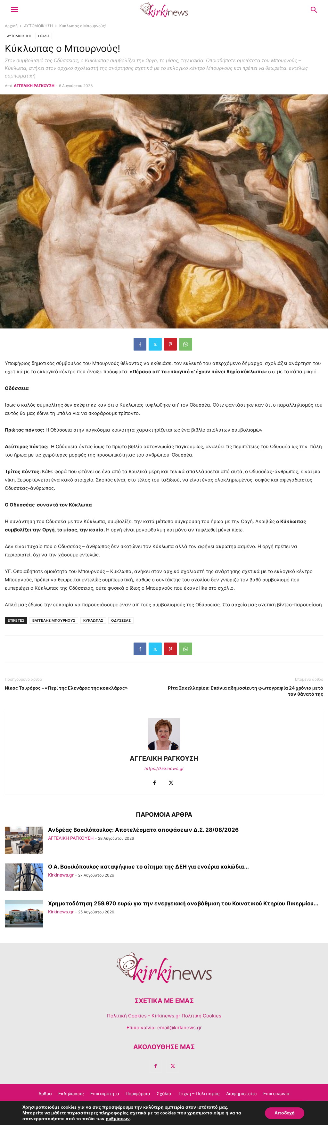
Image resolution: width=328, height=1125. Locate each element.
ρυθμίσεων (118, 1119)
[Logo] (164, 981)
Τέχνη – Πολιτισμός (199, 1093)
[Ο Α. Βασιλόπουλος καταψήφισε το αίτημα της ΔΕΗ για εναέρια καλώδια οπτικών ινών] (24, 877)
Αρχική (11, 25)
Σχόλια (164, 1093)
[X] (155, 344)
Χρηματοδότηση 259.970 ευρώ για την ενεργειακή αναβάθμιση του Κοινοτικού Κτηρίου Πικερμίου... (183, 903)
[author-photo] (164, 749)
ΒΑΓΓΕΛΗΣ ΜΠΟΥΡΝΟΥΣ (53, 620)
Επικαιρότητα (104, 1093)
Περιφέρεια (138, 1093)
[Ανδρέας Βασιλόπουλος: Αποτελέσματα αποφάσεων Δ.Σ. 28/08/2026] (24, 841)
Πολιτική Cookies (127, 1016)
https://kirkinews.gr (164, 768)
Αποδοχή (285, 1113)
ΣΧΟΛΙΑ (44, 36)
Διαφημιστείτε (241, 1093)
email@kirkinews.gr (179, 1027)
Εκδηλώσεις (71, 1093)
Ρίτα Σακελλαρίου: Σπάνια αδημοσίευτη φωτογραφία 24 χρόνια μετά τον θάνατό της (245, 691)
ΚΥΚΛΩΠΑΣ (93, 620)
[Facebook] (140, 344)
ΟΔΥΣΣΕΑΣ (121, 620)
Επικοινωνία (276, 1093)
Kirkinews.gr (61, 875)
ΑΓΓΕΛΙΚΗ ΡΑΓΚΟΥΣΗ (34, 85)
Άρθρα (45, 1093)
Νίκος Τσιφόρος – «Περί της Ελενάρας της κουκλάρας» (66, 688)
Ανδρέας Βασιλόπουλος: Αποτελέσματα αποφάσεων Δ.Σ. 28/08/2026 (143, 830)
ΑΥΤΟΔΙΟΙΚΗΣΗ (38, 25)
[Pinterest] (170, 344)
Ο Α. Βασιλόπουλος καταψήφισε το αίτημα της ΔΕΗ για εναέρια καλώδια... (148, 866)
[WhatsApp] (185, 344)
